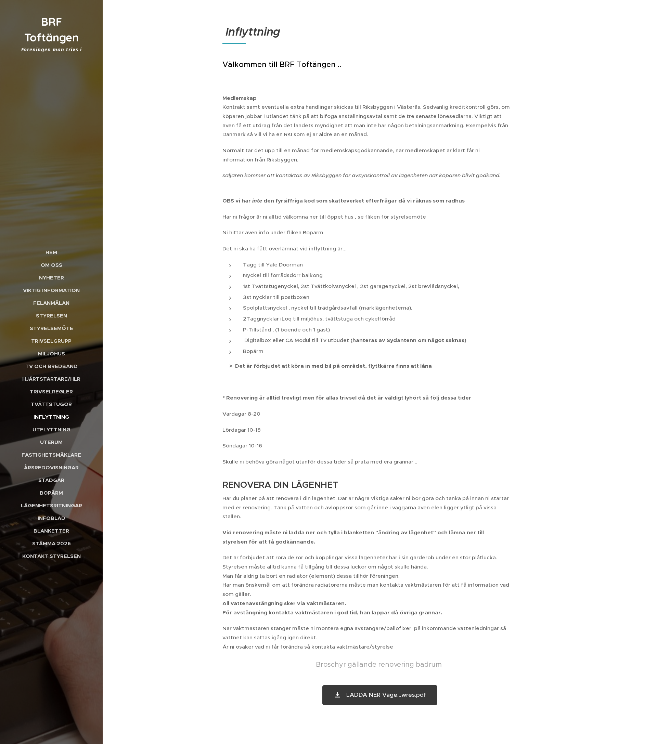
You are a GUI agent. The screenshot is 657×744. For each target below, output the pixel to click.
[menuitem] (51, 252)
